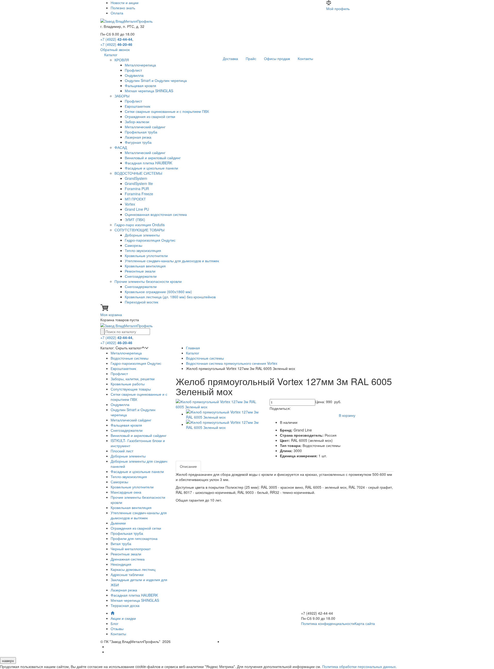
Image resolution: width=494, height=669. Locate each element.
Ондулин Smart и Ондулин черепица (156, 80)
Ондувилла (134, 75)
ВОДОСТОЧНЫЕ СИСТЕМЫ (138, 173)
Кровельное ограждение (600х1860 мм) (158, 291)
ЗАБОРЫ (121, 95)
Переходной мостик (141, 301)
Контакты (305, 58)
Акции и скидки (123, 618)
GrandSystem (136, 178)
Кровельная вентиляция (145, 265)
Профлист (133, 70)
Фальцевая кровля (140, 85)
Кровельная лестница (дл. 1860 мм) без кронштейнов (170, 296)
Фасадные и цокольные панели (151, 168)
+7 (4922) (116, 39)
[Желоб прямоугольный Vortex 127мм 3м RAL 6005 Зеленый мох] (219, 403)
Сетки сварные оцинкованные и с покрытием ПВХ (167, 111)
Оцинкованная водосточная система (156, 214)
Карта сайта (365, 623)
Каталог (110, 54)
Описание (188, 466)
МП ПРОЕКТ (135, 198)
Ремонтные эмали (140, 271)
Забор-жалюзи (137, 121)
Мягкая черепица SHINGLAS (149, 90)
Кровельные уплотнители (146, 255)
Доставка (230, 58)
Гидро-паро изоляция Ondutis (139, 224)
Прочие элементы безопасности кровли (148, 281)
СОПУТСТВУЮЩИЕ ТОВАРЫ (139, 229)
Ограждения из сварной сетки (150, 116)
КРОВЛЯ (121, 59)
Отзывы (117, 628)
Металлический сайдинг (145, 126)
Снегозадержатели (141, 276)
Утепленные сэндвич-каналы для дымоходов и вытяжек (172, 260)
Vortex (130, 204)
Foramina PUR (137, 188)
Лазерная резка (138, 137)
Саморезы (133, 245)
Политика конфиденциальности (328, 623)
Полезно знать (123, 7)
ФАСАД (120, 147)
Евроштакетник (137, 106)
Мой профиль (338, 8)
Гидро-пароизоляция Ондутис (150, 240)
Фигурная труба (138, 142)
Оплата (117, 12)
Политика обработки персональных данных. (359, 666)
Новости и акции (124, 2)
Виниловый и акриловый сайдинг (153, 157)
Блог (114, 623)
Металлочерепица (140, 64)
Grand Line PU (137, 209)
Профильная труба (141, 131)
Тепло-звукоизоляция (143, 250)
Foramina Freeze (139, 193)
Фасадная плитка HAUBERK (148, 162)
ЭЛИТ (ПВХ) (135, 219)
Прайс (251, 58)
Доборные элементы (142, 235)
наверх (8, 660)
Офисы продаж (277, 58)
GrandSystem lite (139, 183)
